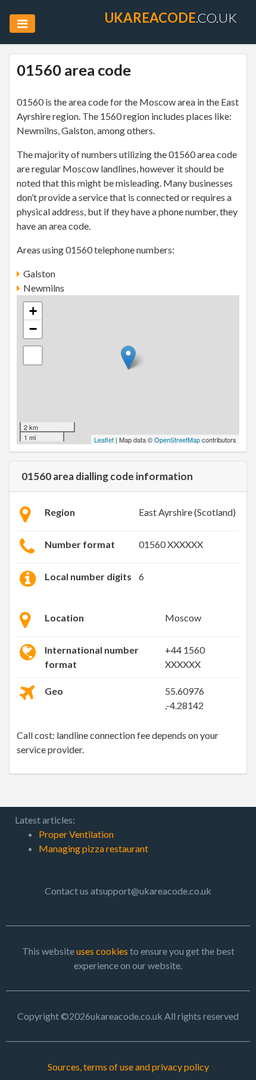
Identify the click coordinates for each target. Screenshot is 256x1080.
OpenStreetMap (177, 439)
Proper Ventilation (76, 834)
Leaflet (104, 439)
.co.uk (171, 18)
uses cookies (102, 951)
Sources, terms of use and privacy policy (128, 1066)
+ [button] (33, 311)
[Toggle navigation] (22, 23)
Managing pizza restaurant (93, 848)
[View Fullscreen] (33, 355)
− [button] (33, 328)
